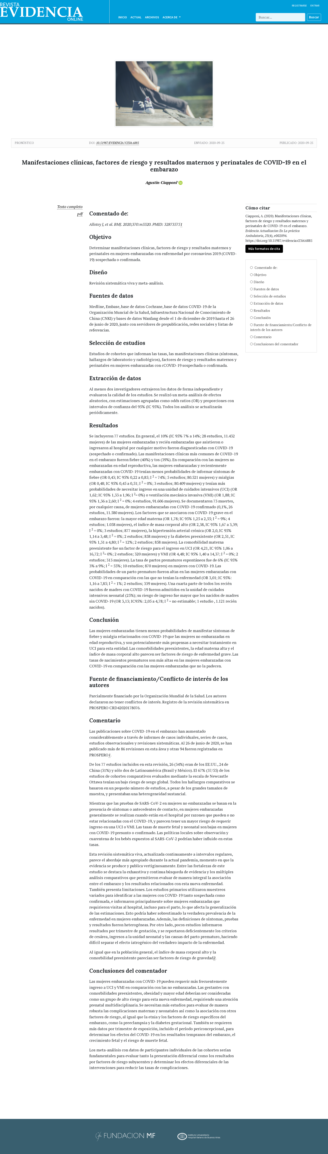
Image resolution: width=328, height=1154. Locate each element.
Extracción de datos (269, 303)
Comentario (263, 337)
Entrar (314, 5)
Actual (136, 17)
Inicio (122, 17)
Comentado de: (265, 268)
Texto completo (70, 206)
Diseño (259, 282)
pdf (80, 213)
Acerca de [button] (170, 17)
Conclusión (263, 318)
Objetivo (260, 275)
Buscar (314, 17)
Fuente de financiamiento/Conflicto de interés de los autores (280, 327)
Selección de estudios (270, 296)
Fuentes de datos (267, 289)
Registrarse (299, 5)
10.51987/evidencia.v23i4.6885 (117, 143)
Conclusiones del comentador (276, 344)
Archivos (152, 17)
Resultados (262, 310)
